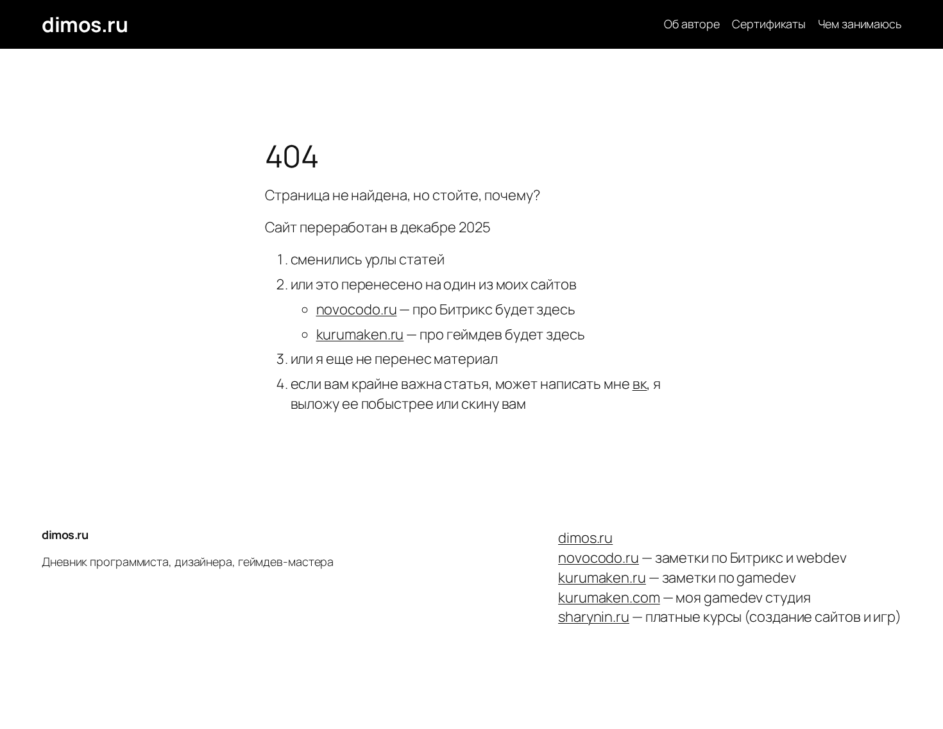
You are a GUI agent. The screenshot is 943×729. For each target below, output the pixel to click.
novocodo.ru (356, 309)
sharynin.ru (593, 616)
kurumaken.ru (360, 334)
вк (640, 383)
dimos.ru (85, 24)
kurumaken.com (609, 597)
